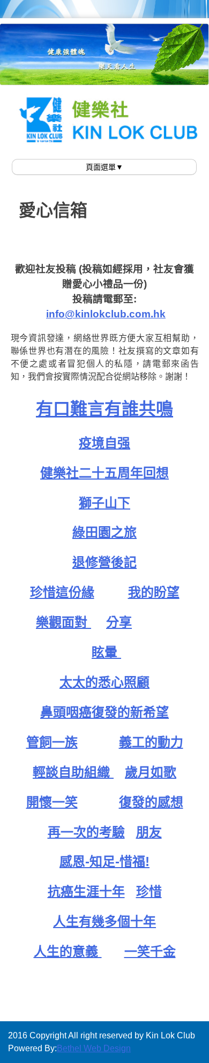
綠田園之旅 (104, 532)
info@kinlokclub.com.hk (106, 314)
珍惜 (149, 891)
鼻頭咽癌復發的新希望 (104, 712)
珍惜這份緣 (62, 592)
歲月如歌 (150, 772)
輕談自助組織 (73, 772)
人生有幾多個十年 (104, 921)
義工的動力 (151, 742)
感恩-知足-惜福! (104, 861)
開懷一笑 (52, 802)
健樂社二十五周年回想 (104, 473)
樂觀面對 (63, 622)
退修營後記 (104, 562)
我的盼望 (154, 592)
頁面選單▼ (104, 167)
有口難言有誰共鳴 (104, 409)
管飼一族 (52, 742)
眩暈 (106, 652)
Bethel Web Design (94, 1048)
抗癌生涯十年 (86, 891)
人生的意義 (68, 951)
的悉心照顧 (117, 682)
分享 (119, 622)
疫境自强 (104, 443)
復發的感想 (151, 802)
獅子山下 (104, 503)
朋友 (149, 832)
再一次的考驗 (86, 832)
